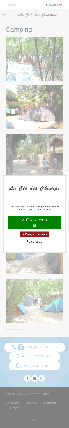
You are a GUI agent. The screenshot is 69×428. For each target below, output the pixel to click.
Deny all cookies (35, 234)
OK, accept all (36, 222)
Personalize (34, 241)
